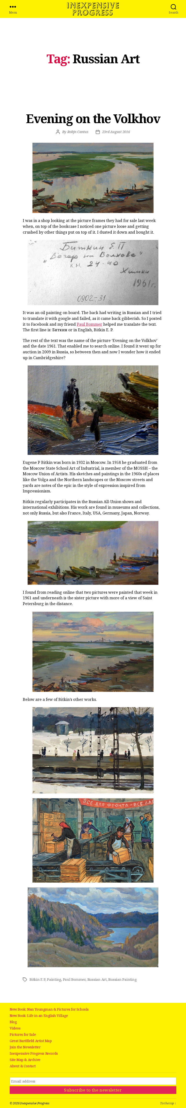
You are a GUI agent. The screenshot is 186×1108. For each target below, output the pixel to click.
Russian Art (97, 979)
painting (54, 979)
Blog (13, 1022)
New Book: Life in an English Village (39, 1015)
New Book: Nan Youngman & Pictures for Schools (49, 1009)
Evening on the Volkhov (93, 118)
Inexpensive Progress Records (34, 1053)
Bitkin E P (37, 979)
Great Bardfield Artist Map (31, 1040)
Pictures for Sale (23, 1034)
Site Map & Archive (25, 1059)
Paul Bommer (89, 324)
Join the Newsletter (25, 1047)
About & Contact (23, 1066)
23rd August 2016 (116, 131)
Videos (15, 1028)
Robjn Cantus (77, 131)
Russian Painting (122, 979)
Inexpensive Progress (93, 8)
